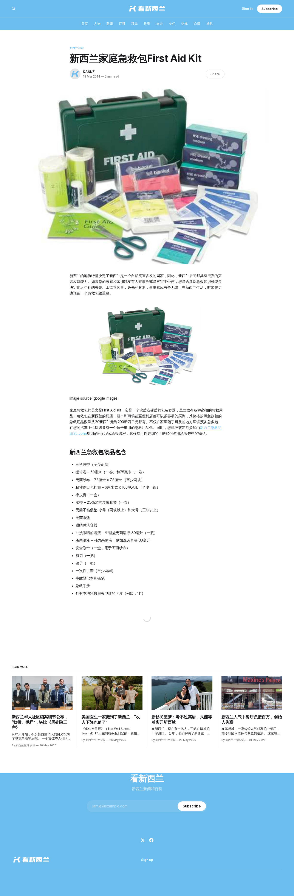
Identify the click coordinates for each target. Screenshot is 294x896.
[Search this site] (13, 8)
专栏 (172, 24)
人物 (97, 24)
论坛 (197, 24)
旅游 (159, 24)
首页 (84, 24)
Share (215, 74)
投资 (147, 24)
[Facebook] (151, 840)
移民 (134, 24)
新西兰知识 (77, 48)
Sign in (247, 8)
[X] (143, 840)
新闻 (109, 24)
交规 (184, 24)
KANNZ (89, 72)
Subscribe (270, 9)
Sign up (147, 860)
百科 (122, 24)
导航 (209, 24)
